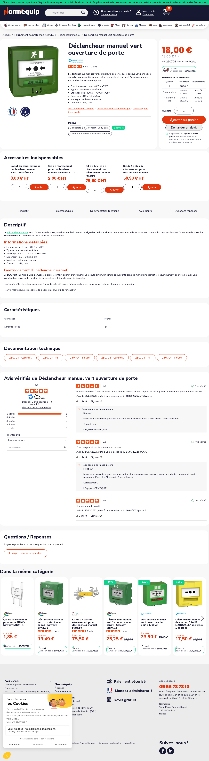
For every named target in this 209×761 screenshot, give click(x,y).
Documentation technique (104, 211)
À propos (59, 687)
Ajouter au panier (184, 119)
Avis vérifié (200, 386)
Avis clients (145, 211)
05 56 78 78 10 (174, 686)
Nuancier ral (11, 688)
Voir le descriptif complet (81, 108)
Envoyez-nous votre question (25, 553)
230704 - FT (50, 358)
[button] (203, 618)
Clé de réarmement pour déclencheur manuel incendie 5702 (61, 169)
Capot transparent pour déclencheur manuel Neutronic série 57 (25, 169)
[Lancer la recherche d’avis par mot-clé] (65, 447)
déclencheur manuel (17, 232)
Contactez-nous (109, 7)
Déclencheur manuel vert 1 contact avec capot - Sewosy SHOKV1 (50, 623)
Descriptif (22, 211)
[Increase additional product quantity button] (27, 187)
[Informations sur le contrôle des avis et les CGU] (51, 402)
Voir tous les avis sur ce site (36, 407)
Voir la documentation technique (113, 108)
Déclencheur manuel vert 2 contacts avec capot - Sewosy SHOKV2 (119, 623)
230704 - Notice (80, 358)
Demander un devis (184, 127)
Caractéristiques (64, 211)
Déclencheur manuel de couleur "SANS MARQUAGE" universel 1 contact (189, 623)
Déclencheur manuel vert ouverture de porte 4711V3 (153, 622)
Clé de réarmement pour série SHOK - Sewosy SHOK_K (15, 622)
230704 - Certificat (20, 358)
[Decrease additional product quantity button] (15, 187)
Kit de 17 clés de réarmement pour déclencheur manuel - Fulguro (99, 170)
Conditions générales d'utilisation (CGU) (75, 711)
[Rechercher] (87, 15)
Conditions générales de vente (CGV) (74, 707)
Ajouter (39, 187)
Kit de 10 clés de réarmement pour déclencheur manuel (135, 169)
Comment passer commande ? (20, 684)
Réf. (164, 61)
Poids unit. (183, 61)
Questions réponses (186, 211)
